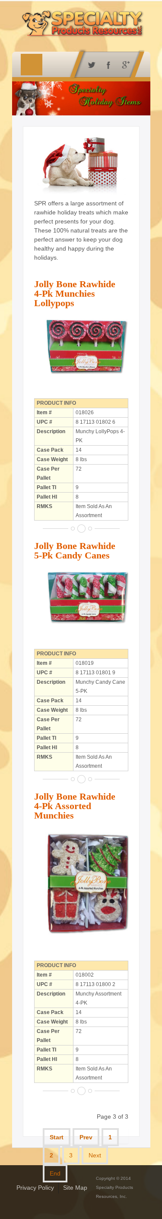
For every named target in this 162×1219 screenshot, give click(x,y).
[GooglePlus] (124, 64)
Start (57, 1137)
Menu (31, 64)
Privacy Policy (35, 1187)
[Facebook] (107, 64)
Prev (85, 1137)
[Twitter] (89, 64)
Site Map (75, 1187)
